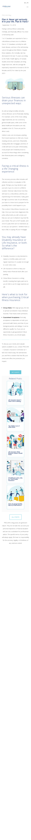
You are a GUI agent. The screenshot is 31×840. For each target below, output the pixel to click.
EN (25, 3)
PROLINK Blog (6, 15)
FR (27, 3)
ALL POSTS (15, 517)
